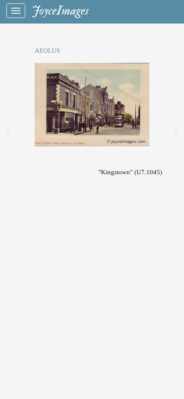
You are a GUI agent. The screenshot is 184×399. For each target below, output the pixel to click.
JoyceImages (60, 10)
